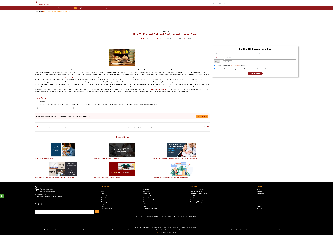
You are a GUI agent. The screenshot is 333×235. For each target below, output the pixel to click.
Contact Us (98, 8)
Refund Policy (146, 191)
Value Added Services (149, 204)
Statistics (259, 208)
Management (260, 193)
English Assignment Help (72, 77)
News (64, 8)
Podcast (145, 206)
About (103, 191)
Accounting (260, 189)
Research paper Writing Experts (199, 200)
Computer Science (262, 202)
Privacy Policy (146, 189)
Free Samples (105, 202)
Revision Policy (147, 193)
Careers (103, 200)
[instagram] (35, 204)
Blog (58, 8)
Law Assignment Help (159, 89)
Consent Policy (147, 197)
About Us (90, 8)
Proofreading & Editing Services (198, 193)
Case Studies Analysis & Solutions (199, 197)
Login (106, 8)
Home (37, 8)
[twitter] (38, 204)
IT (257, 200)
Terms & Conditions (235, 65)
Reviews (72, 8)
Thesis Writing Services (196, 191)
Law (258, 197)
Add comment (202, 116)
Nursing (259, 195)
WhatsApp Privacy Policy (150, 208)
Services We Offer (106, 195)
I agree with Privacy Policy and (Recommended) (232, 65)
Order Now (104, 193)
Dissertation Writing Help (197, 189)
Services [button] (43, 8)
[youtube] (41, 204)
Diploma (81, 8)
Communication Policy (149, 200)
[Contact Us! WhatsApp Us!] (2, 196)
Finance (259, 206)
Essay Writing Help (195, 195)
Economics (259, 191)
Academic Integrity (106, 208)
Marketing (259, 204)
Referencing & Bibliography (197, 202)
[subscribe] (97, 211)
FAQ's (102, 206)
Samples (52, 8)
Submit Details (255, 73)
